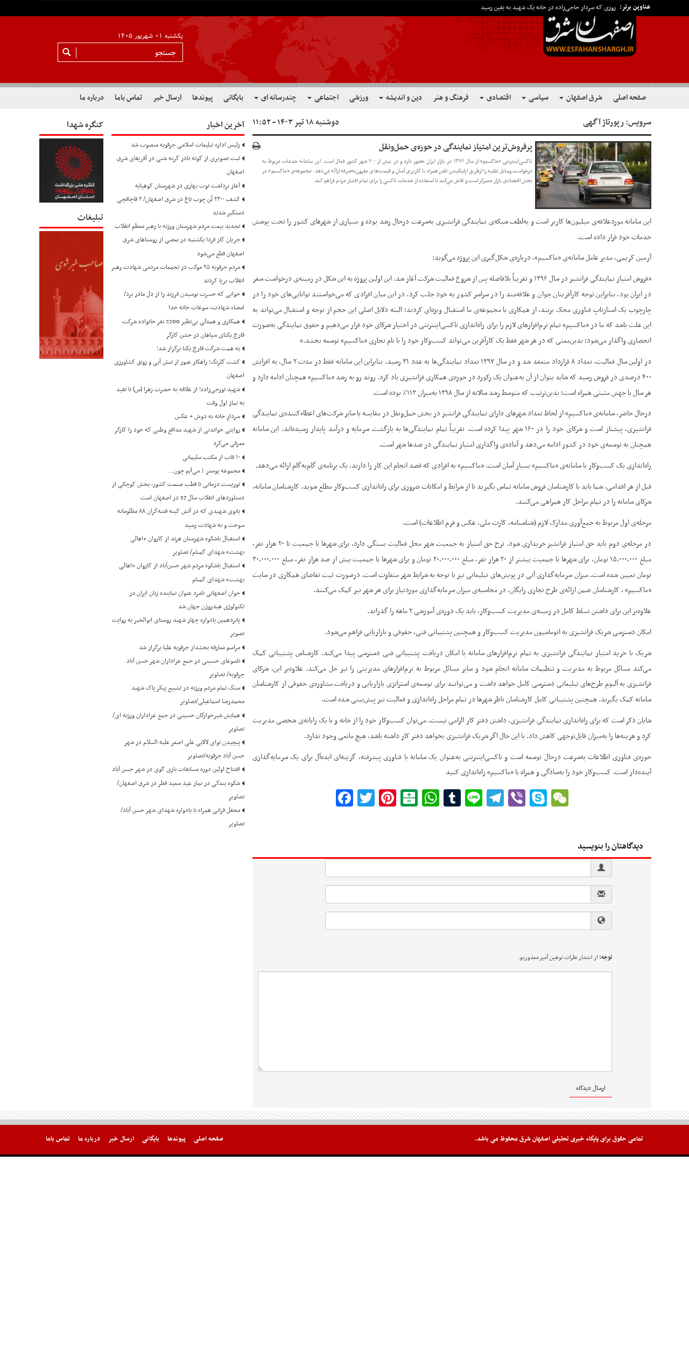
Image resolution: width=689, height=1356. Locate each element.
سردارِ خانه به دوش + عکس (207, 416)
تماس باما (128, 98)
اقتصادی (498, 98)
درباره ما (92, 98)
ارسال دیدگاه (591, 1088)
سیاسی (538, 98)
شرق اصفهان (583, 98)
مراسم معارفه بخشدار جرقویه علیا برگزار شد (189, 647)
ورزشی (358, 98)
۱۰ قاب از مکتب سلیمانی (211, 457)
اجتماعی (326, 98)
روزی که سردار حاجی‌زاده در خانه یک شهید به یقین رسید (548, 7)
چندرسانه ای (278, 98)
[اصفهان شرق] (344, 43)
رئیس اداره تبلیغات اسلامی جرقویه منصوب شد (185, 145)
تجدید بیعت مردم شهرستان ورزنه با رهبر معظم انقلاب (177, 226)
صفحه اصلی (629, 98)
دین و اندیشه (403, 98)
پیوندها (202, 98)
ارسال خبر (167, 98)
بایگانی (233, 98)
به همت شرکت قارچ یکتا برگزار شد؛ (198, 348)
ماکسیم (638, 590)
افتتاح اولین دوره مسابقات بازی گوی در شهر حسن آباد (176, 769)
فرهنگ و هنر (451, 98)
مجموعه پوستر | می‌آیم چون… (204, 470)
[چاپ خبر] (256, 147)
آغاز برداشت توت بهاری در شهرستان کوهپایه (187, 185)
